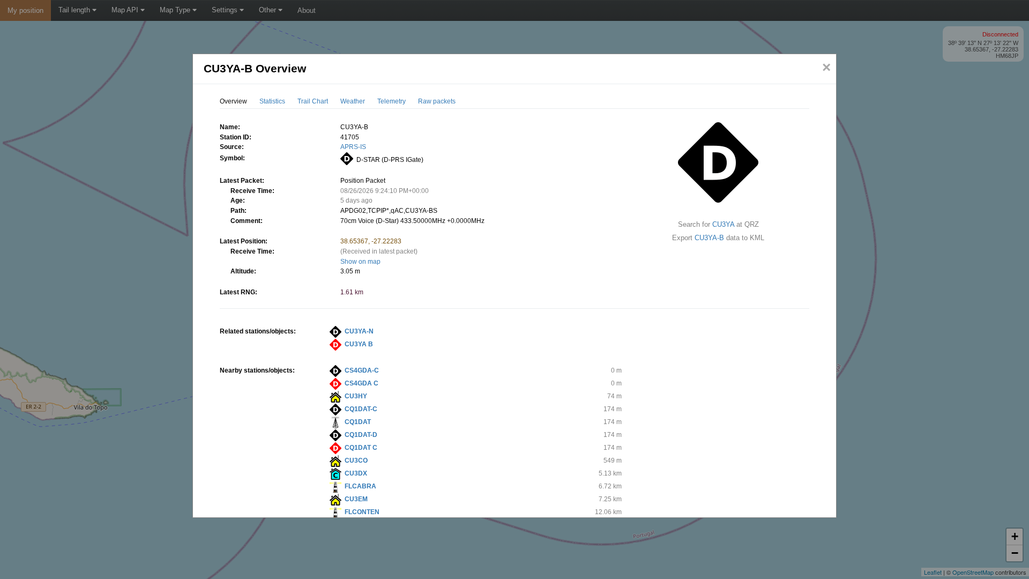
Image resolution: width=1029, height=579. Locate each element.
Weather (352, 101)
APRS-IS (353, 147)
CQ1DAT (358, 422)
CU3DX (356, 473)
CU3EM (356, 499)
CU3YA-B (709, 238)
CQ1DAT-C (361, 409)
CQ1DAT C (361, 447)
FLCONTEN (362, 512)
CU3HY (356, 396)
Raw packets (437, 101)
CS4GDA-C (362, 370)
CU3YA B (359, 344)
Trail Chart (312, 101)
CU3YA (723, 224)
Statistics (272, 101)
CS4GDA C (361, 383)
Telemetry (391, 101)
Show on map (360, 261)
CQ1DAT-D (361, 435)
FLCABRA (360, 486)
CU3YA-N (359, 331)
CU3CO (356, 460)
